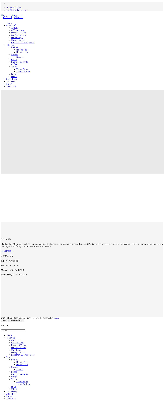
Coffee (14, 64)
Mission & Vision (18, 33)
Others (14, 76)
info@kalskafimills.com (16, 10)
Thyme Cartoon (23, 72)
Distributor (10, 81)
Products (10, 45)
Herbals (14, 47)
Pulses (14, 59)
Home (9, 23)
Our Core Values (18, 35)
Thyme (14, 67)
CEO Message (17, 30)
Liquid (13, 74)
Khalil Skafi (11, 25)
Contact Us (11, 86)
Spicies (14, 54)
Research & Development (22, 42)
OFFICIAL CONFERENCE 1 (12, 320)
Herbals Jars (22, 52)
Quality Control (17, 40)
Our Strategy (17, 37)
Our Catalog (11, 79)
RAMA (56, 318)
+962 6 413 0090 (14, 8)
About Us (15, 28)
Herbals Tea (21, 50)
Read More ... (7, 251)
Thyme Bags (22, 69)
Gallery (9, 84)
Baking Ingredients (19, 62)
